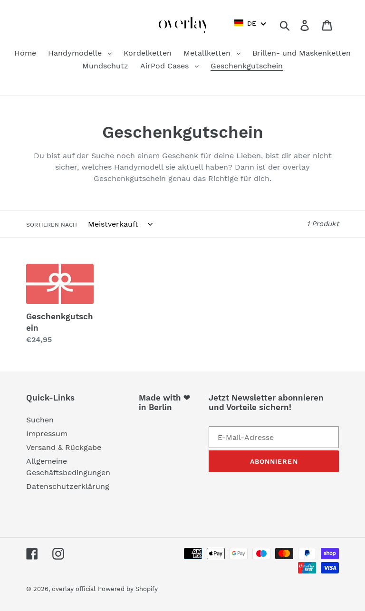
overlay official (74, 588)
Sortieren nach (51, 224)
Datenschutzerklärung (67, 486)
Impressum (46, 433)
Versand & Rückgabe (63, 447)
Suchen (40, 419)
